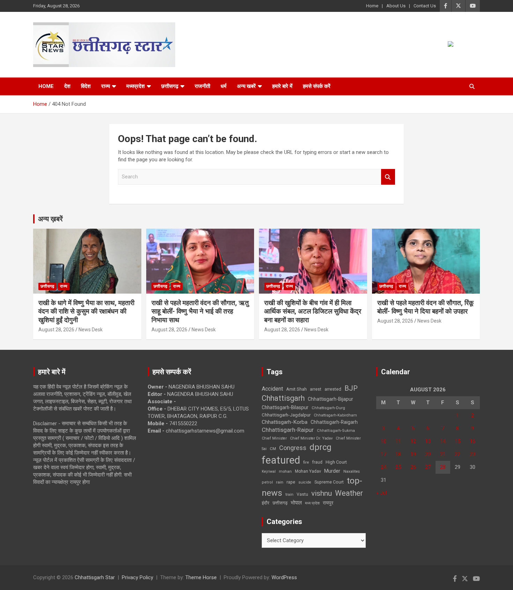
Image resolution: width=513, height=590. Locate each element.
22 (457, 454)
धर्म (223, 86)
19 (413, 454)
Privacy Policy (137, 577)
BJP (351, 388)
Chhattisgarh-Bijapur (330, 399)
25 (398, 467)
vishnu (321, 493)
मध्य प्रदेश (312, 503)
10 (383, 441)
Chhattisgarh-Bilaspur (285, 407)
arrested (333, 389)
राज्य (105, 86)
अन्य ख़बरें (50, 219)
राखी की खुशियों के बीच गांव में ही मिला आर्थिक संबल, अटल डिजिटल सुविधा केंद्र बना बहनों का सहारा (312, 311)
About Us (396, 5)
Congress (292, 447)
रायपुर (328, 503)
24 (383, 467)
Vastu (302, 494)
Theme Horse (201, 577)
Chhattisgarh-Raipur (288, 429)
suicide (304, 482)
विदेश (86, 86)
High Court (336, 462)
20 (428, 454)
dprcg (321, 447)
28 (443, 467)
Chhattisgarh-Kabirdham (335, 415)
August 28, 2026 (56, 329)
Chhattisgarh (283, 398)
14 (443, 441)
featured (281, 460)
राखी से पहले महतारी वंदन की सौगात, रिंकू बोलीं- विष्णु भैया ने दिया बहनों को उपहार (425, 307)
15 (457, 441)
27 (428, 467)
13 (428, 441)
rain (279, 482)
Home (372, 5)
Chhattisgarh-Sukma (336, 430)
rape (291, 482)
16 (472, 441)
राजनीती (202, 86)
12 (413, 441)
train (289, 494)
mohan (285, 471)
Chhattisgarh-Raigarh (334, 422)
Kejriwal (269, 471)
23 (472, 454)
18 (398, 454)
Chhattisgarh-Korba (284, 422)
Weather (349, 493)
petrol (267, 482)
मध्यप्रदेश (135, 86)
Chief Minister (274, 438)
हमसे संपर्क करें (316, 86)
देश (67, 86)
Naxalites (351, 471)
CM (273, 448)
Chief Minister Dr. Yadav (311, 438)
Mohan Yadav (308, 471)
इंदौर (265, 503)
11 (398, 441)
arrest (315, 389)
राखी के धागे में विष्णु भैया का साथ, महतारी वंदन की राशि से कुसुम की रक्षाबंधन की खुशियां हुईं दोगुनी (86, 311)
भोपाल (296, 503)
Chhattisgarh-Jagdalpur (286, 415)
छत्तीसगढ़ (169, 86)
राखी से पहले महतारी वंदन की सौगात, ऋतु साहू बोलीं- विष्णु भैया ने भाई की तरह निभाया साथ (200, 311)
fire (306, 462)
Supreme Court (329, 482)
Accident (272, 388)
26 (413, 467)
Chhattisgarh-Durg (328, 407)
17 (383, 454)
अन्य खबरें (246, 86)
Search (388, 177)
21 (443, 454)
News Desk (91, 329)
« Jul (381, 493)
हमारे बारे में (282, 86)
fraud (317, 462)
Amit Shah (296, 389)
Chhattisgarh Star (95, 577)
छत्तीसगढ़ (280, 503)
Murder (332, 471)
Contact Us (425, 5)
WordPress (284, 577)
